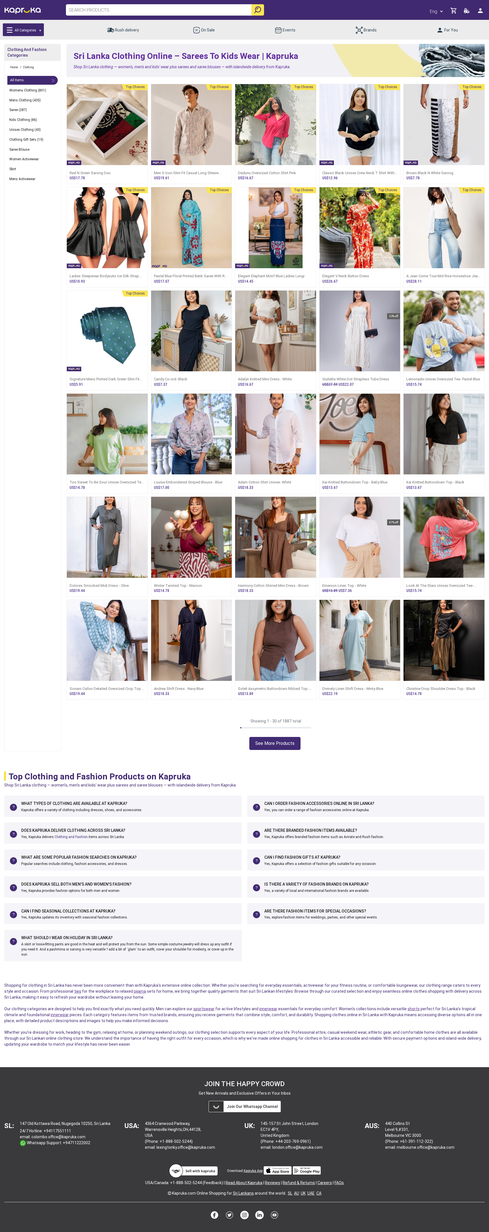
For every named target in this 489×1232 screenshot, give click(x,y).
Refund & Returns (299, 1182)
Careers (325, 1182)
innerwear (268, 1009)
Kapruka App (253, 1171)
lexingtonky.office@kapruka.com (185, 1147)
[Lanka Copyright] (169, 1193)
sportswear (204, 1009)
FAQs (339, 1182)
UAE (311, 1193)
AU (296, 1193)
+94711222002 (76, 1143)
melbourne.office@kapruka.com (425, 1147)
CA (318, 1193)
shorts (414, 1009)
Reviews (272, 1182)
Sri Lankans (243, 1193)
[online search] (257, 10)
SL (290, 1193)
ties (77, 991)
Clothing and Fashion (71, 837)
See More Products (275, 743)
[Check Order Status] (467, 12)
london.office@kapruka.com (297, 1147)
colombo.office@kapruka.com (58, 1137)
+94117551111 (57, 1131)
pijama (140, 991)
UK (303, 1193)
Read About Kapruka (244, 1182)
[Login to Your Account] (481, 13)
